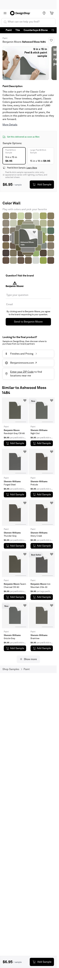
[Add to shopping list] (34, 232)
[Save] (51, 40)
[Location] (44, 13)
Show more (30, 659)
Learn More (31, 168)
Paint (9, 30)
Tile (17, 30)
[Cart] (51, 13)
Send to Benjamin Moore (28, 321)
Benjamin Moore (12, 41)
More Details (10, 124)
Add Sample (44, 184)
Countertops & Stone (36, 30)
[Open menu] (5, 13)
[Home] (21, 13)
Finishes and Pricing (19, 353)
